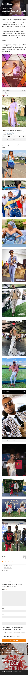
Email (3, 614)
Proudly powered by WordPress (9, 671)
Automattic (11, 673)
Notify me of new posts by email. (11, 636)
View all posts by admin (8, 561)
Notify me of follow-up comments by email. (14, 632)
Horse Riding (5, 8)
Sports (10, 8)
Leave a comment (8, 568)
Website (4, 621)
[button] (26, 2)
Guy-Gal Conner (7, 4)
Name (3, 608)
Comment (4, 589)
